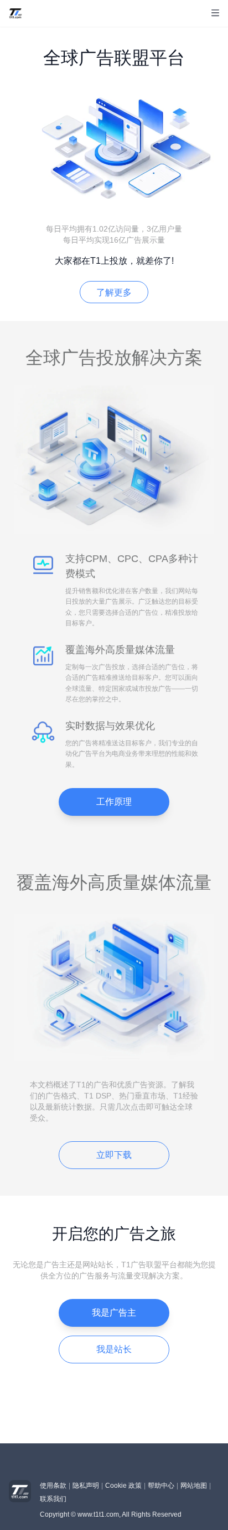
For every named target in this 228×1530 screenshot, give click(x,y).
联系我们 (53, 1499)
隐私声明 (85, 1485)
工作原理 (114, 801)
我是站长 (114, 1349)
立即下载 (114, 1155)
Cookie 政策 (123, 1485)
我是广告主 (114, 1312)
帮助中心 (161, 1485)
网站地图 (193, 1485)
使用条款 (53, 1485)
